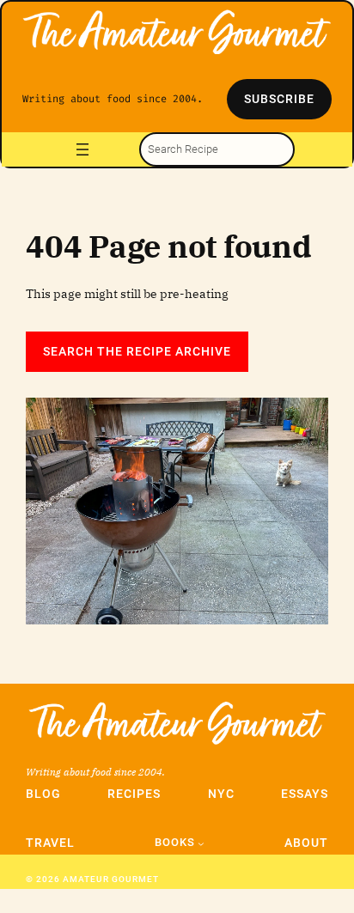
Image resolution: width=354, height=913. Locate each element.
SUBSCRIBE (279, 99)
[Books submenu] (201, 843)
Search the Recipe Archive (137, 351)
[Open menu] (82, 149)
